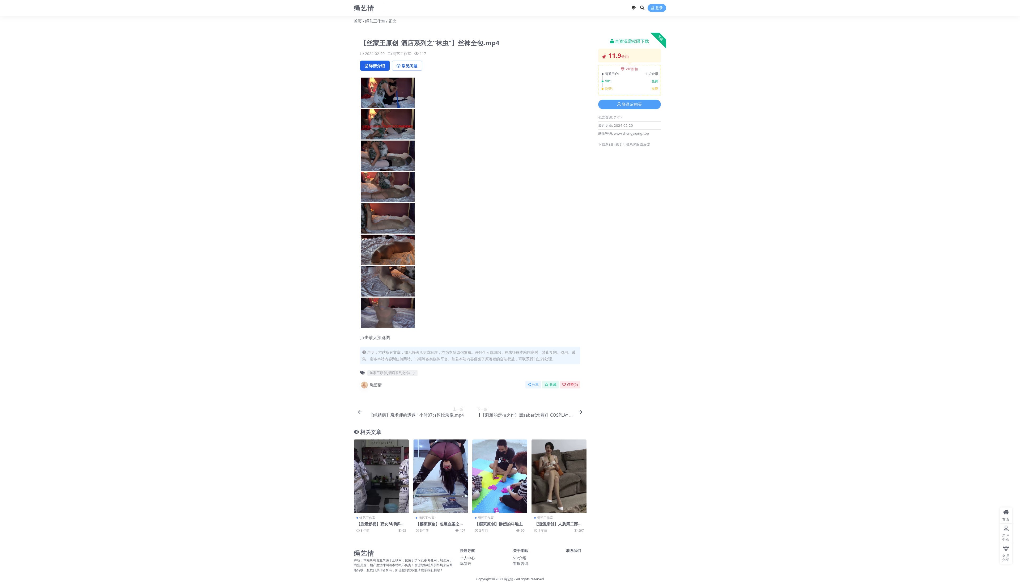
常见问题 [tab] (410, 65)
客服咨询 (520, 563)
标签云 (465, 563)
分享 (535, 385)
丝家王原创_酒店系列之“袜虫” (392, 372)
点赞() (572, 385)
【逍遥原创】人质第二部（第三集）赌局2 (556, 526)
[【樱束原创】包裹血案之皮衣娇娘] (440, 476)
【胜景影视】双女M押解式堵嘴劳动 (380, 526)
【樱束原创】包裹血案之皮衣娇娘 (440, 526)
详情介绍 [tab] (377, 65)
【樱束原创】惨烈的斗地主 (499, 523)
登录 (659, 8)
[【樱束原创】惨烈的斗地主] (499, 476)
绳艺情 (376, 384)
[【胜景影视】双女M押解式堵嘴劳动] (381, 476)
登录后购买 (632, 104)
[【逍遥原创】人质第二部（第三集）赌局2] (559, 476)
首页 (358, 21)
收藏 (553, 385)
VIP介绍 (519, 557)
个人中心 (467, 557)
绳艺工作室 (375, 21)
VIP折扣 (632, 69)
